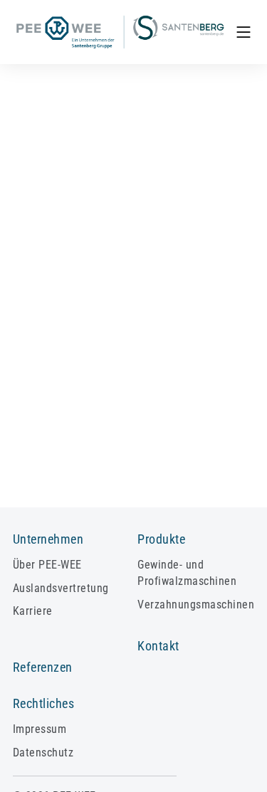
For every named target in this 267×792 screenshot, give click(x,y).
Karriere (33, 611)
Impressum (39, 729)
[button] (243, 32)
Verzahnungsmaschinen (195, 604)
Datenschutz (43, 752)
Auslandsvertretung (61, 588)
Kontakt (158, 646)
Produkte (161, 539)
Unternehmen (48, 539)
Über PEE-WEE (47, 564)
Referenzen (43, 667)
